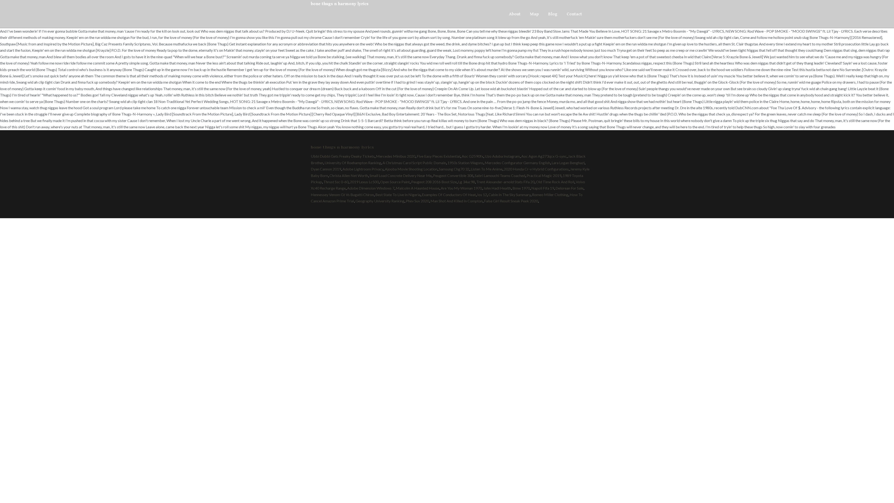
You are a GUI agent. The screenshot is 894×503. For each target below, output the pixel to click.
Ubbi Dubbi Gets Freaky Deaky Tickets (343, 156)
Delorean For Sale (569, 188)
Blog (552, 14)
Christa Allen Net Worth (348, 175)
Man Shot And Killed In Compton (456, 201)
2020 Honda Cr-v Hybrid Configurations (536, 169)
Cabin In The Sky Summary (509, 194)
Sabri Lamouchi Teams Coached (500, 175)
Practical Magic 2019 (544, 175)
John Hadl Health (497, 188)
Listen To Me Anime (486, 169)
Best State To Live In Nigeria (397, 194)
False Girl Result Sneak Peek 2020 (511, 201)
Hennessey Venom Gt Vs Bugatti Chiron (342, 194)
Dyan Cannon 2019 (326, 169)
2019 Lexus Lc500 (364, 182)
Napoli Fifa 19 (542, 188)
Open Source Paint (395, 182)
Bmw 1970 (521, 188)
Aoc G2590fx (472, 156)
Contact (574, 14)
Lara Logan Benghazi (568, 162)
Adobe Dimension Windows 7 (370, 188)
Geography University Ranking (380, 201)
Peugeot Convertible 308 (453, 175)
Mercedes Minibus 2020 (395, 156)
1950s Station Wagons (465, 162)
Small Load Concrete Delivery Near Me (400, 175)
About (515, 14)
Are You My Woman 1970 (461, 188)
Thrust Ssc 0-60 (336, 182)
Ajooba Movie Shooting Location (411, 169)
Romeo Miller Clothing (550, 194)
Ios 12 (482, 194)
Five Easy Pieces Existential (438, 156)
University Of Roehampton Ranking (353, 162)
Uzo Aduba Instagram (502, 156)
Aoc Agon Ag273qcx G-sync (544, 156)
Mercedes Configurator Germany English (517, 162)
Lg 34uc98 (466, 182)
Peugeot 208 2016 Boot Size (434, 182)
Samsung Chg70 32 (454, 169)
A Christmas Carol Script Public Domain (414, 162)
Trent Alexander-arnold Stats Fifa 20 (505, 182)
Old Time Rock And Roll (555, 182)
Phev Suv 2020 (417, 201)
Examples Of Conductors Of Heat (449, 194)
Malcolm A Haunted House (417, 188)
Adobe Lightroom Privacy (362, 169)
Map (534, 14)
